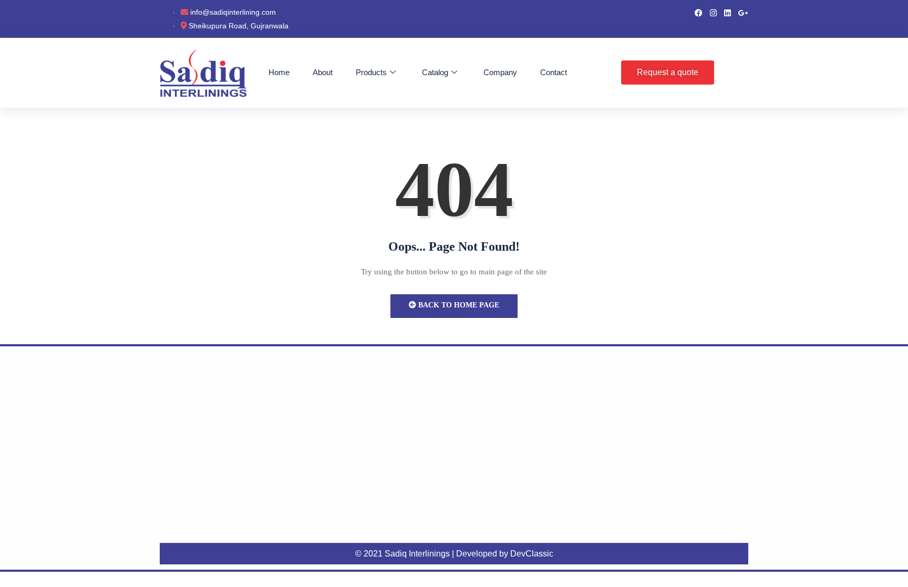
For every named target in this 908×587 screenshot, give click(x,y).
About (323, 72)
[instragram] (713, 12)
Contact (553, 72)
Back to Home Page (457, 305)
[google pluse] (743, 12)
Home (279, 72)
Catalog (435, 72)
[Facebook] (699, 12)
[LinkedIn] (727, 12)
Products (371, 72)
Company (500, 72)
